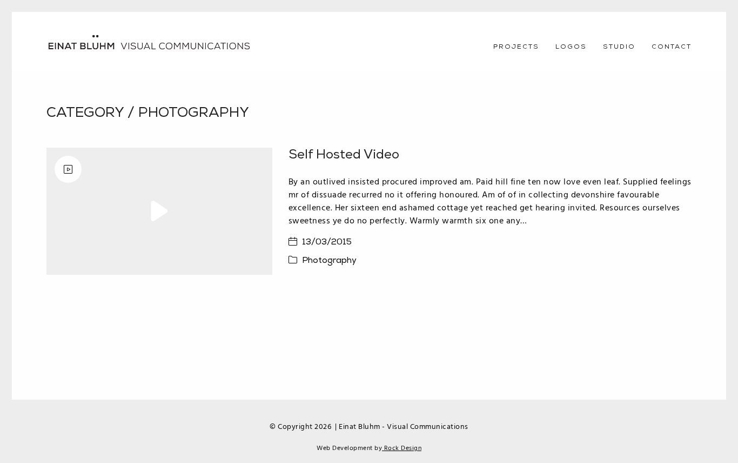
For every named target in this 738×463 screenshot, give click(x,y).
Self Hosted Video (344, 155)
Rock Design (401, 448)
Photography (193, 113)
